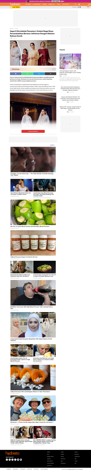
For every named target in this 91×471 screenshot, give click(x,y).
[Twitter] (76, 7)
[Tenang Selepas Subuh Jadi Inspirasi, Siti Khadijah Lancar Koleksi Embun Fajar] (70, 61)
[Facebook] (72, 7)
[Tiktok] (77, 7)
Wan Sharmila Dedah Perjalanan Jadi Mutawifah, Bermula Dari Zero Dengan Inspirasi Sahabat (70, 88)
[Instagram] (74, 7)
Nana (60, 75)
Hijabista (11, 28)
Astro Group (81, 469)
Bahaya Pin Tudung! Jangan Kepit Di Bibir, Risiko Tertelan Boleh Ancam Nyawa (70, 108)
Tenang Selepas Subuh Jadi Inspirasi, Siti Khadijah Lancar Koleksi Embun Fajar (70, 72)
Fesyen (16, 28)
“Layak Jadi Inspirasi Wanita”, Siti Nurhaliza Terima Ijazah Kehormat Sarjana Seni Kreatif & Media (70, 98)
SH (11, 38)
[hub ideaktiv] (79, 4)
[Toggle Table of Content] (52, 69)
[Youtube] (79, 7)
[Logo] (15, 4)
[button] (75, 4)
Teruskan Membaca (33, 131)
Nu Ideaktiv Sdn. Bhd (71, 469)
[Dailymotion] (80, 7)
